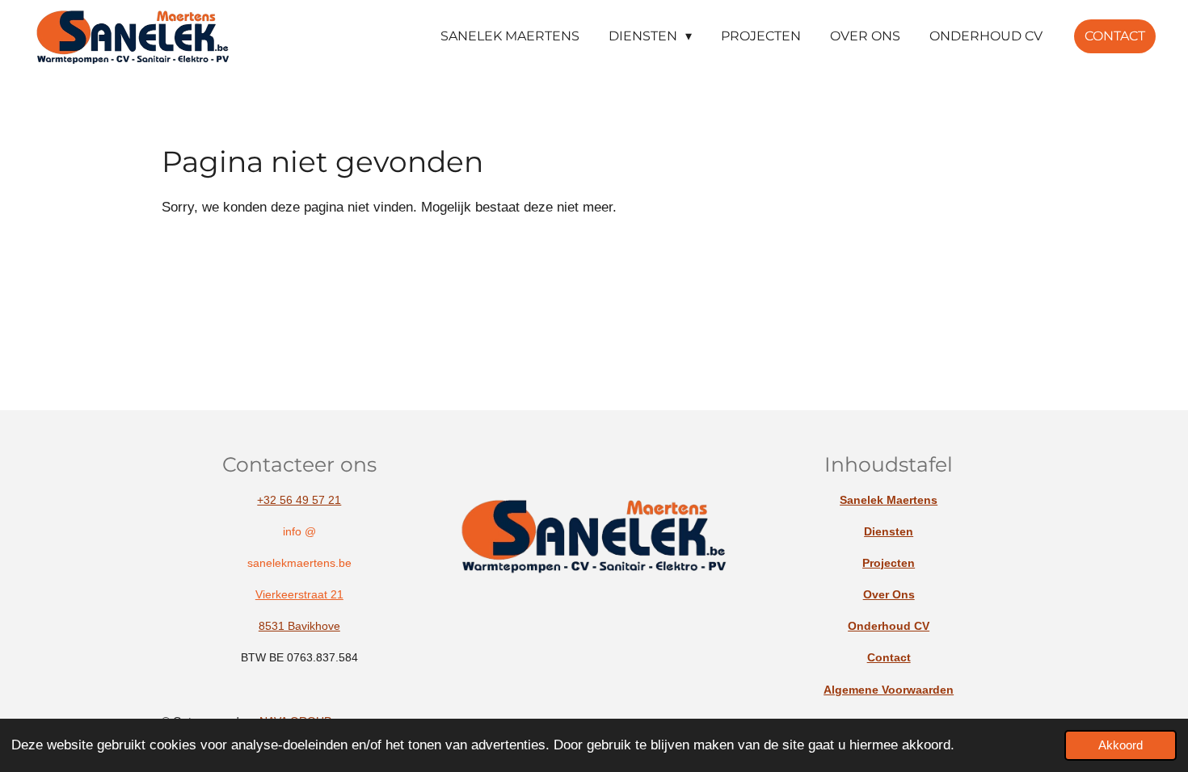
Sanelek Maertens (888, 499)
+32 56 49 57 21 (299, 499)
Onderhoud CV (888, 625)
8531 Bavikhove (299, 625)
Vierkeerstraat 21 (299, 594)
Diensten (888, 531)
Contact (889, 657)
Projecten (888, 562)
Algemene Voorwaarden (889, 689)
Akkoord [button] (1120, 745)
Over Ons (889, 594)
